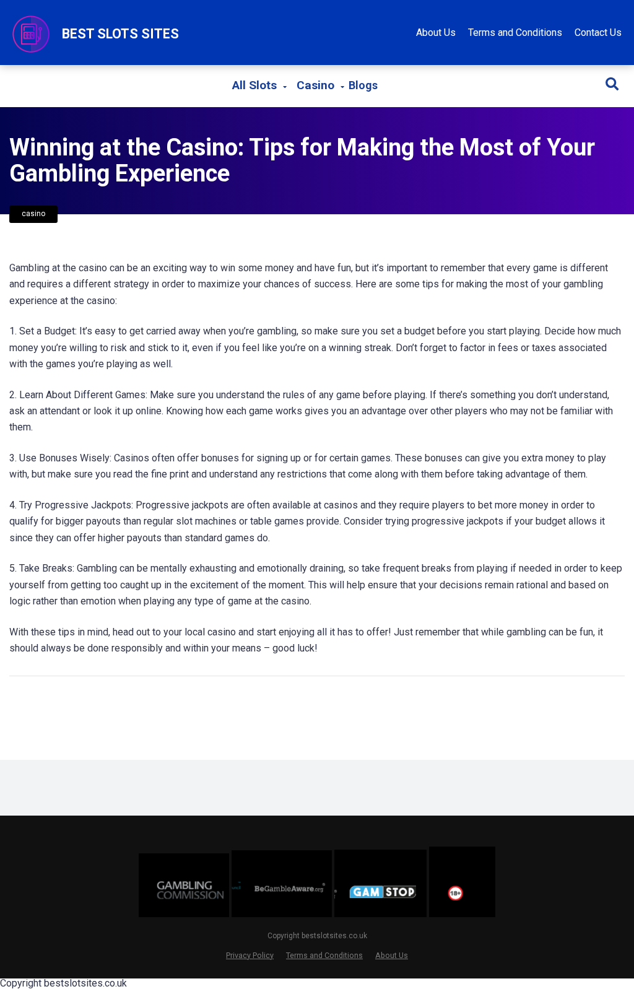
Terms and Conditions (515, 32)
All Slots (254, 85)
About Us (436, 32)
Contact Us (598, 32)
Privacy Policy (250, 955)
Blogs (363, 85)
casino (33, 213)
